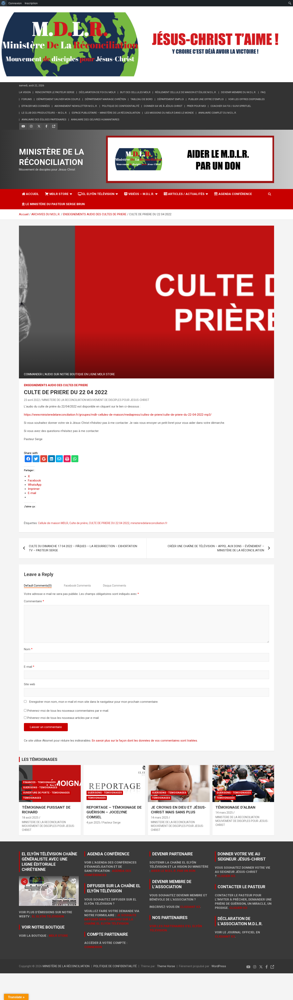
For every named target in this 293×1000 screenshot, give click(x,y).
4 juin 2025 (93, 822)
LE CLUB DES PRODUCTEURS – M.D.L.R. (44, 112)
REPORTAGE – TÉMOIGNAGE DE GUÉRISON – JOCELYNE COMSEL (114, 812)
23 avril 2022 (32, 400)
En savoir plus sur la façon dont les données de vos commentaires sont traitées (144, 740)
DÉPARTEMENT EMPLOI (170, 99)
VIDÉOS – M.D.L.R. (141, 194)
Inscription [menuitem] (31, 3)
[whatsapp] (74, 459)
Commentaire (34, 601)
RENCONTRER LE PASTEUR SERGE (54, 92)
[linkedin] (51, 459)
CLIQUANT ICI (190, 907)
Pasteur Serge (111, 822)
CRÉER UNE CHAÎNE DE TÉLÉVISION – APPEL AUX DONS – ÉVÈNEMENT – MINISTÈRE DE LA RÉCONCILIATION (216, 548)
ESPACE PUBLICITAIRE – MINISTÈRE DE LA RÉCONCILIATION (106, 112)
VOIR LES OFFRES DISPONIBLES (246, 99)
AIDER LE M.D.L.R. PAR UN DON (173, 871)
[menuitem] (3, 3)
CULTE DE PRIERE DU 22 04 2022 (109, 523)
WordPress (218, 966)
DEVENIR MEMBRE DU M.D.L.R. (238, 92)
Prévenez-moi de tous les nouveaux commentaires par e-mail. (68, 710)
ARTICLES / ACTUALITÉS (186, 194)
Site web (29, 684)
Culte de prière (78, 523)
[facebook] (28, 459)
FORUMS (27, 99)
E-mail (29, 667)
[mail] (59, 459)
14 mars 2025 (159, 817)
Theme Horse (166, 966)
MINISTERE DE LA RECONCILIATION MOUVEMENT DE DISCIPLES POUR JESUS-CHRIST (95, 400)
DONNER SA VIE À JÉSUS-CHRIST (163, 105)
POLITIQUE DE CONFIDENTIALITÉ (120, 105)
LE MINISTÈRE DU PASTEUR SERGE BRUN (55, 204)
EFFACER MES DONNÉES (36, 105)
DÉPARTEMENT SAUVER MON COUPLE (58, 99)
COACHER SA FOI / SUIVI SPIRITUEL (230, 105)
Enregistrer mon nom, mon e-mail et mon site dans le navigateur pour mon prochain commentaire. (93, 702)
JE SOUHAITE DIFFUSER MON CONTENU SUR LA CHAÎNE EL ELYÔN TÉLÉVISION (110, 919)
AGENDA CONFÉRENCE (235, 194)
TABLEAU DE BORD (142, 99)
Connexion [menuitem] (15, 3)
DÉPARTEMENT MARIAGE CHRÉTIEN (105, 99)
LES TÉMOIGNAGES (39, 759)
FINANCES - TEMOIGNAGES (39, 782)
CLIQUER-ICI (238, 908)
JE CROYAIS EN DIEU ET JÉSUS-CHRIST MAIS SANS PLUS (178, 810)
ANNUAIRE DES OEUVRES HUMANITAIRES (95, 119)
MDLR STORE (59, 194)
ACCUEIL (32, 194)
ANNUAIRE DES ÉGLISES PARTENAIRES (44, 119)
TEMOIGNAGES (32, 797)
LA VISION (25, 92)
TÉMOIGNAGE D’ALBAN (235, 807)
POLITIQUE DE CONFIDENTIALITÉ (115, 966)
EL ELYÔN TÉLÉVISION (98, 194)
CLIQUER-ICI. (226, 876)
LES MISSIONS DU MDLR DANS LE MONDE (169, 112)
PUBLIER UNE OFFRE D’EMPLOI (206, 99)
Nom (28, 649)
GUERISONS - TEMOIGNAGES (40, 787)
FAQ (263, 92)
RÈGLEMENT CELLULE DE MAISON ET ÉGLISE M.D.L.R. (185, 92)
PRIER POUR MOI (196, 105)
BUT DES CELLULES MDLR (135, 92)
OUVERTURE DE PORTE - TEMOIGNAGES (46, 792)
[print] (67, 459)
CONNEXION (93, 947)
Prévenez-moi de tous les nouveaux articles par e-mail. (63, 718)
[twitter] (35, 459)
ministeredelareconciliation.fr (149, 523)
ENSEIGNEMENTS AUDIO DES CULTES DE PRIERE (56, 385)
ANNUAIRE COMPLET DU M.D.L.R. (217, 112)
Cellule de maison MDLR (53, 523)
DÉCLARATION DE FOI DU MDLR (97, 92)
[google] (43, 459)
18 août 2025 (30, 817)
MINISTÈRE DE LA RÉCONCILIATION (66, 966)
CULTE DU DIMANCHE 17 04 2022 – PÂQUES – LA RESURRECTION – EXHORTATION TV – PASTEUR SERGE (83, 548)
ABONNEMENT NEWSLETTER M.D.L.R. (75, 105)
